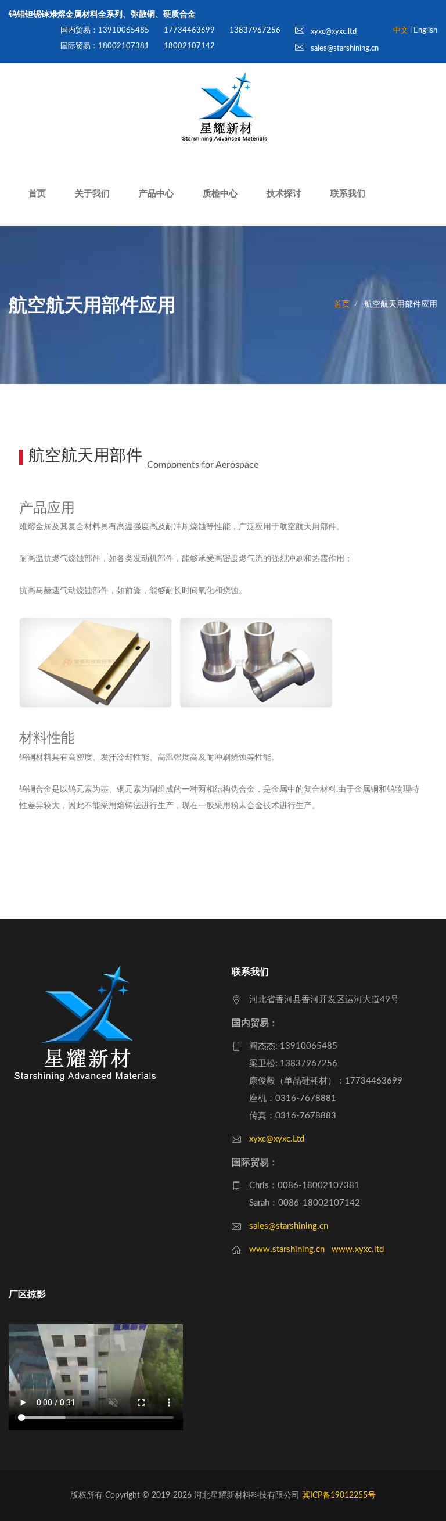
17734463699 (189, 30)
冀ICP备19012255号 (339, 1495)
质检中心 (220, 193)
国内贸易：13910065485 (104, 30)
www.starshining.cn (287, 1249)
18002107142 (189, 46)
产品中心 (156, 193)
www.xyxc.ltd (358, 1249)
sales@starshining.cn (344, 48)
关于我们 (92, 193)
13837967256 (254, 30)
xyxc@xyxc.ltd (333, 31)
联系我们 (347, 193)
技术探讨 (284, 193)
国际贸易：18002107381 (104, 46)
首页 (37, 193)
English (425, 30)
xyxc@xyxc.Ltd (276, 1139)
